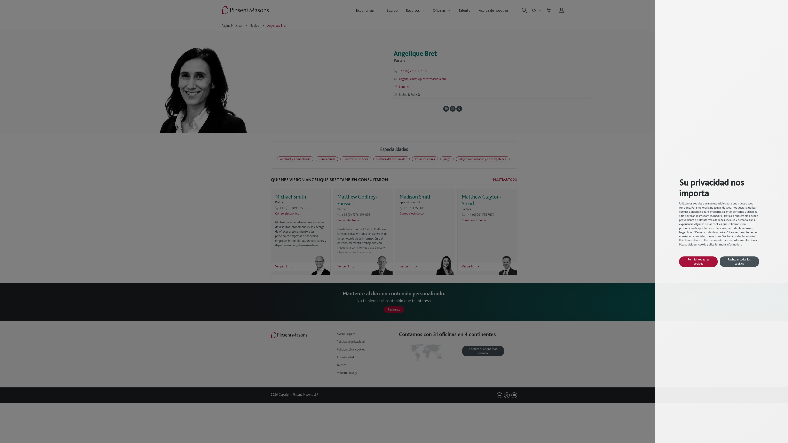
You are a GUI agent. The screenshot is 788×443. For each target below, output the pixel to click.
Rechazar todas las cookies (739, 261)
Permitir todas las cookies (698, 261)
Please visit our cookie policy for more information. (710, 244)
